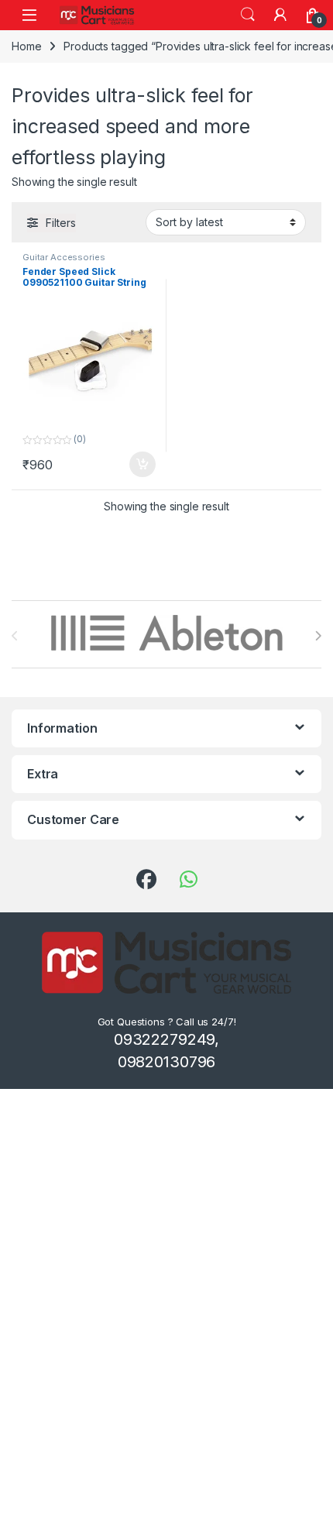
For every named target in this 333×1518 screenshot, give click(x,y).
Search (247, 14)
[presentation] (317, 635)
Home (26, 46)
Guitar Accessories (63, 257)
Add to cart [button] (142, 465)
